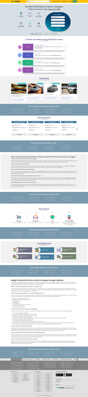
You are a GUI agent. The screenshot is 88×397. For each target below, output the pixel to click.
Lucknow (48, 383)
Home (15, 374)
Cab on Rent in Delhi (48, 147)
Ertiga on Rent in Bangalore (33, 270)
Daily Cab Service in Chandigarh (67, 232)
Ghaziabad (38, 381)
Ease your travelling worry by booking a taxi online (67, 98)
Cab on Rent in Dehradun (33, 147)
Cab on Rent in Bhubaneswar (50, 145)
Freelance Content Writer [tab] (66, 359)
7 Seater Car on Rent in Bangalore (34, 109)
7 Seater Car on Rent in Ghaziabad (18, 112)
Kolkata (38, 387)
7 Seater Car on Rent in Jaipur (67, 112)
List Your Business (56, 1)
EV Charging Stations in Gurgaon (34, 355)
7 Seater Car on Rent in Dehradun (17, 363)
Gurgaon (16, 3)
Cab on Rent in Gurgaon (33, 149)
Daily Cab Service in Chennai (17, 234)
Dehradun (48, 389)
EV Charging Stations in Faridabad (67, 353)
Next (77, 92)
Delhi (29, 1)
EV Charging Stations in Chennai (17, 353)
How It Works (15, 378)
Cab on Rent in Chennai (16, 147)
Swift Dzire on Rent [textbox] (55, 17)
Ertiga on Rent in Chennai (16, 272)
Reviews (25, 376)
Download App (65, 1)
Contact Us (25, 378)
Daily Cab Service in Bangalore (34, 232)
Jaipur (38, 378)
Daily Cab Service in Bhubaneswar (50, 232)
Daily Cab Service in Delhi (49, 234)
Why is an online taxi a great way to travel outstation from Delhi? (52, 98)
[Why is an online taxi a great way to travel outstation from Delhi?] (52, 89)
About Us (25, 374)
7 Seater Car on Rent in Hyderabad (51, 112)
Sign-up (74, 1)
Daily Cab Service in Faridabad (67, 234)
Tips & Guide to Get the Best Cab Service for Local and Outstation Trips (18, 100)
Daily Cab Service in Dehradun (34, 234)
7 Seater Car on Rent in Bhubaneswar (51, 109)
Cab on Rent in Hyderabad (49, 149)
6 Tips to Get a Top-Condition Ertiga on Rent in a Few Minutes (35, 98)
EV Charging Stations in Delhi (50, 353)
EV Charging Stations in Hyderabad (51, 355)
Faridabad (48, 381)
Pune (38, 376)
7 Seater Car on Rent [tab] (16, 359)
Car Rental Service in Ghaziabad (17, 200)
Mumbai (48, 374)
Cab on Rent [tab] (37, 359)
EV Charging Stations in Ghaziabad (18, 355)
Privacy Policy (15, 379)
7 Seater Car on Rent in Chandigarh (67, 109)
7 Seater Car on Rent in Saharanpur (34, 368)
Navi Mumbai (48, 378)
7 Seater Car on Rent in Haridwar (50, 365)
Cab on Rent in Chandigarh (66, 145)
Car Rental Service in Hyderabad (50, 200)
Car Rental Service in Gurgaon (34, 200)
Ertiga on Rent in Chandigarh (66, 270)
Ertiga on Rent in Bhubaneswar (50, 270)
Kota (48, 391)
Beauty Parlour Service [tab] (28, 359)
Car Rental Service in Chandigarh (67, 197)
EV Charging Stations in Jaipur (66, 355)
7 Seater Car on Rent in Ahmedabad (18, 109)
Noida (48, 379)
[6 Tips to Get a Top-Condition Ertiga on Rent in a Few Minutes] (35, 89)
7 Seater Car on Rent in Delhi (33, 363)
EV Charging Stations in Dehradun (34, 353)
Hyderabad (48, 385)
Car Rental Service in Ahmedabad (17, 197)
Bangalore (38, 379)
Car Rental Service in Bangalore (34, 197)
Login (70, 1)
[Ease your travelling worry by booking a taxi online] (69, 89)
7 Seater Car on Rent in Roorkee (17, 368)
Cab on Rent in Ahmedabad (16, 145)
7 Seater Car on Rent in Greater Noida (18, 365)
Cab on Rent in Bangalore (33, 145)
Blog (15, 376)
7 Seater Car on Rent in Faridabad (50, 363)
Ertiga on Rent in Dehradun (33, 272)
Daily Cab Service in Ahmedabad (17, 232)
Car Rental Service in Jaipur (66, 200)
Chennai (38, 389)
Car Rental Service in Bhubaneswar (51, 197)
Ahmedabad (38, 391)
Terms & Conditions (25, 379)
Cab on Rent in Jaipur (65, 149)
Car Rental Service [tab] (46, 359)
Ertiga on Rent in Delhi (49, 272)
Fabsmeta (40, 395)
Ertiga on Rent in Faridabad (66, 272)
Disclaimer (15, 381)
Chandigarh (38, 383)
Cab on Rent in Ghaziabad (16, 149)
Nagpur (38, 385)
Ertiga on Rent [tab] (55, 359)
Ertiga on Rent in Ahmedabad (17, 270)
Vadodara (48, 387)
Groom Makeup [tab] (77, 359)
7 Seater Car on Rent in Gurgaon (34, 112)
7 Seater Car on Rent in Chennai (66, 362)
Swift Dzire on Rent (22, 3)
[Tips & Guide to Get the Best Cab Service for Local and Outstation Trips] (18, 89)
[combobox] (58, 17)
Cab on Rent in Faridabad (66, 147)
